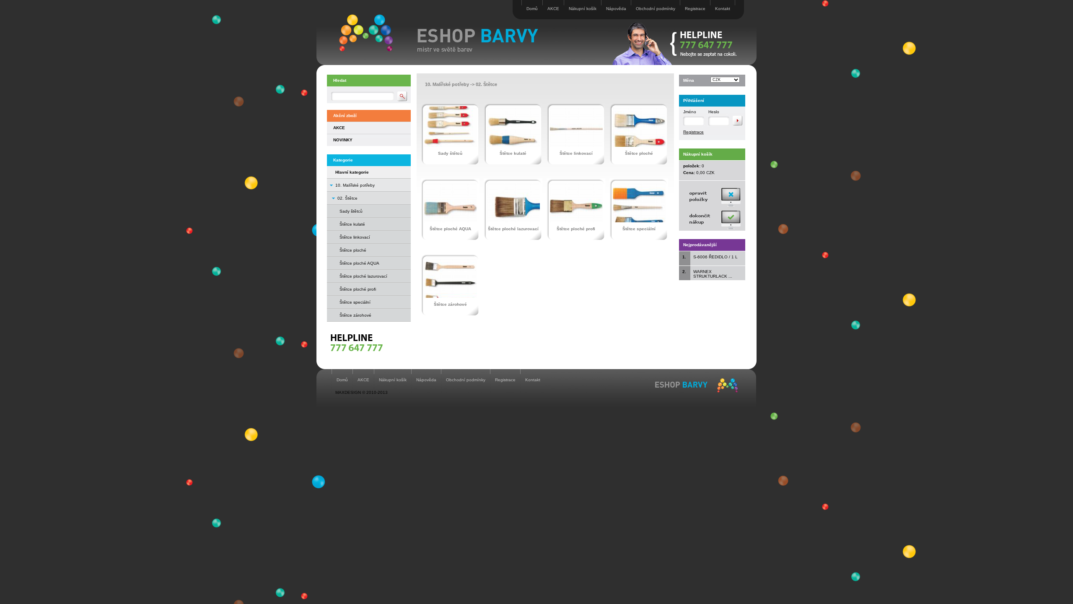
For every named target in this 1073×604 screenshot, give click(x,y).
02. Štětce (347, 198)
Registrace (695, 8)
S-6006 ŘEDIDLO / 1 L (715, 257)
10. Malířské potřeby (355, 185)
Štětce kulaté (352, 224)
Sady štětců (351, 211)
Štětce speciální (355, 302)
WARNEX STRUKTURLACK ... (712, 274)
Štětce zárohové (355, 315)
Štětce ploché (353, 250)
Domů (532, 8)
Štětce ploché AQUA (359, 263)
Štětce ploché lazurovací (363, 276)
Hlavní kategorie (352, 172)
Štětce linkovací (355, 237)
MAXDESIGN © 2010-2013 (361, 392)
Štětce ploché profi (358, 289)
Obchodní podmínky (655, 8)
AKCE (553, 8)
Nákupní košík (582, 8)
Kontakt (722, 8)
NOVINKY (342, 140)
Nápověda (616, 8)
